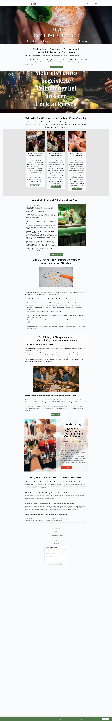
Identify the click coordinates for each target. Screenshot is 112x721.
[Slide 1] (55, 109)
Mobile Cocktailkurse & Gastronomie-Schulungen (35, 154)
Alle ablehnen (97, 719)
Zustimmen (105, 719)
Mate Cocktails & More (56, 537)
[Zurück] (7, 91)
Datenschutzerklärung (77, 719)
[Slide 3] (56, 109)
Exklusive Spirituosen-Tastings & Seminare (56, 154)
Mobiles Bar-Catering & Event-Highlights (77, 154)
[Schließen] (110, 719)
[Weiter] (105, 91)
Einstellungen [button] (89, 719)
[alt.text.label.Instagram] (87, 4)
